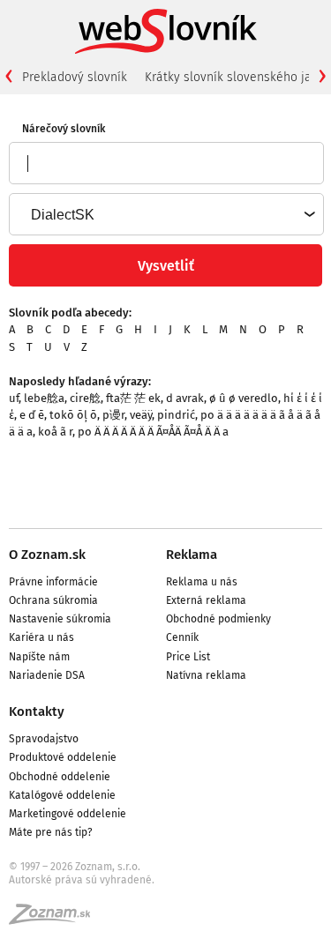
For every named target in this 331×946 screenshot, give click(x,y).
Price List (188, 657)
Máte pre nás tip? (51, 832)
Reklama (191, 554)
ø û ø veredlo (243, 398)
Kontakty (36, 711)
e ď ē (31, 414)
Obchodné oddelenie (59, 777)
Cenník (182, 637)
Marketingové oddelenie (67, 814)
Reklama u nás (201, 582)
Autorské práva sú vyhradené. (81, 880)
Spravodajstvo (44, 739)
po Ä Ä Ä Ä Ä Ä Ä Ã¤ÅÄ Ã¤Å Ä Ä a (153, 431)
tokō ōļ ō (73, 414)
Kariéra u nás (41, 637)
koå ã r (55, 431)
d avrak (185, 398)
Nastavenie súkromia (60, 619)
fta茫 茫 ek (133, 398)
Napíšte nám (39, 657)
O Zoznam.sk (47, 554)
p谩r (113, 414)
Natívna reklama (206, 675)
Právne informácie (53, 582)
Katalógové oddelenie (62, 795)
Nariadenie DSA (47, 675)
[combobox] (165, 214)
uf (14, 398)
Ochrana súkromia (53, 600)
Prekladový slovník (74, 77)
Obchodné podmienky (218, 619)
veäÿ (141, 414)
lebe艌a (44, 398)
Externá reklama (206, 600)
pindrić (176, 414)
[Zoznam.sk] (55, 919)
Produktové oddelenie (63, 757)
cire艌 (85, 398)
